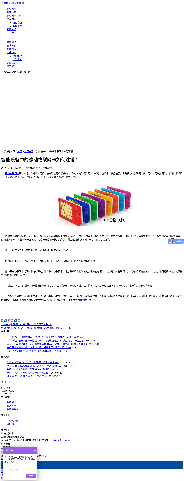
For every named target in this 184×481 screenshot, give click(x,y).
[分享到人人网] (15, 320)
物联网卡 (11, 9)
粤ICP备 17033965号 (63, 440)
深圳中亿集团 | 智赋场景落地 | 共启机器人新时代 (31, 351)
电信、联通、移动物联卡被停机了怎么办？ (29, 373)
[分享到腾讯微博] (12, 320)
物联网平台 (12, 409)
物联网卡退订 (82, 300)
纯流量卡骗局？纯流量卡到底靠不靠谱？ (27, 376)
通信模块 (17, 22)
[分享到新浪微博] (9, 320)
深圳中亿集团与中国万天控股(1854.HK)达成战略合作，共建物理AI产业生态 (45, 340)
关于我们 (11, 33)
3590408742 (7, 393)
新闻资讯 (11, 29)
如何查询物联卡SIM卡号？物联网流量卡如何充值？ (33, 362)
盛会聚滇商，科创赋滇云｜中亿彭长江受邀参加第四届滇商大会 (39, 337)
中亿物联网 (12, 421)
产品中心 (11, 52)
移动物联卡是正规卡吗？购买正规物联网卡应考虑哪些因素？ (36, 328)
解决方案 (11, 12)
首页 (9, 39)
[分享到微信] (19, 320)
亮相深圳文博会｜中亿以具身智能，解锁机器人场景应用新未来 (39, 347)
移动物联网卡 (12, 173)
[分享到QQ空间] (5, 320)
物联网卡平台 (14, 16)
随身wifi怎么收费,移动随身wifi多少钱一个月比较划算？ (35, 366)
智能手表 (17, 26)
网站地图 (11, 424)
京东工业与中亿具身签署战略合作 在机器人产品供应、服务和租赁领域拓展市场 (47, 344)
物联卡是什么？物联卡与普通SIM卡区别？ (28, 369)
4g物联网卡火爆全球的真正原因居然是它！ (26, 324)
